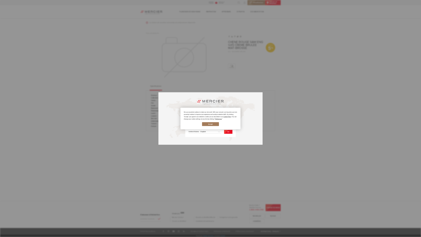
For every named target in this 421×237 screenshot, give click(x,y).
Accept (210, 124)
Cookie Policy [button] (227, 117)
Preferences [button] (218, 119)
